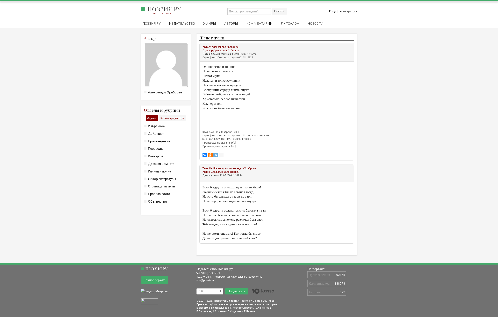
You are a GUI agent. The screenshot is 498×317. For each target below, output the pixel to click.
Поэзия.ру (164, 9)
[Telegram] (215, 155)
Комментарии (259, 23)
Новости (315, 23)
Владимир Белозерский (225, 171)
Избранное (156, 126)
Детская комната (161, 164)
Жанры (209, 23)
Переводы (156, 149)
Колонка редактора (172, 118)
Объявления (157, 201)
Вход (332, 11)
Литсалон (290, 23)
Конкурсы (155, 156)
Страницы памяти (161, 186)
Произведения (159, 141)
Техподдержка (155, 280)
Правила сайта (159, 194)
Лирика (235, 50)
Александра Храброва (165, 92)
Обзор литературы (162, 179)
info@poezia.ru (205, 280)
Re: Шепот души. (219, 168)
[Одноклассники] (210, 155)
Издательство (182, 23)
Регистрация (347, 11)
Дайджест (156, 134)
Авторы (231, 23)
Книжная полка (159, 171)
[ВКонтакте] (205, 155)
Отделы (152, 118)
